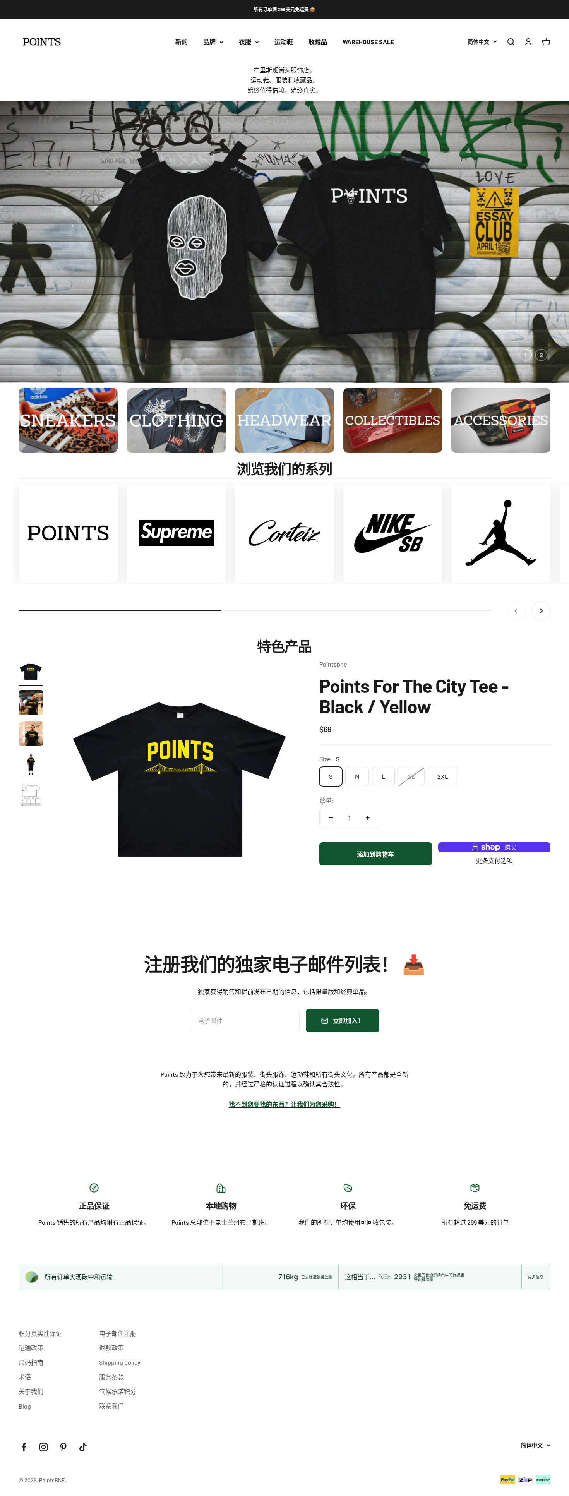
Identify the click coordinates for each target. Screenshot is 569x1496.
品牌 (209, 42)
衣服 (245, 42)
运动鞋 (283, 42)
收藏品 (317, 42)
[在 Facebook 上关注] (24, 1447)
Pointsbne (333, 664)
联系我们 (111, 1406)
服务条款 (111, 1377)
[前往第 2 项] (31, 703)
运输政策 (31, 1347)
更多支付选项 (494, 860)
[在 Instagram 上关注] (43, 1447)
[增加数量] (367, 818)
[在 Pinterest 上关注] (63, 1447)
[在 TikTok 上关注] (83, 1447)
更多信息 (535, 1277)
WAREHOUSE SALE (368, 42)
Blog (25, 1406)
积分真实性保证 (40, 1333)
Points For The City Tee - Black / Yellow (414, 695)
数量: (326, 800)
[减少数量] (331, 818)
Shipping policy (120, 1362)
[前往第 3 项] (31, 734)
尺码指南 (31, 1362)
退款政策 (111, 1347)
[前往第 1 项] (31, 672)
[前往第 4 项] (31, 765)
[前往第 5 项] (31, 796)
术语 (25, 1377)
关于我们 (31, 1391)
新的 (181, 42)
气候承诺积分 (117, 1391)
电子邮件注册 (117, 1333)
